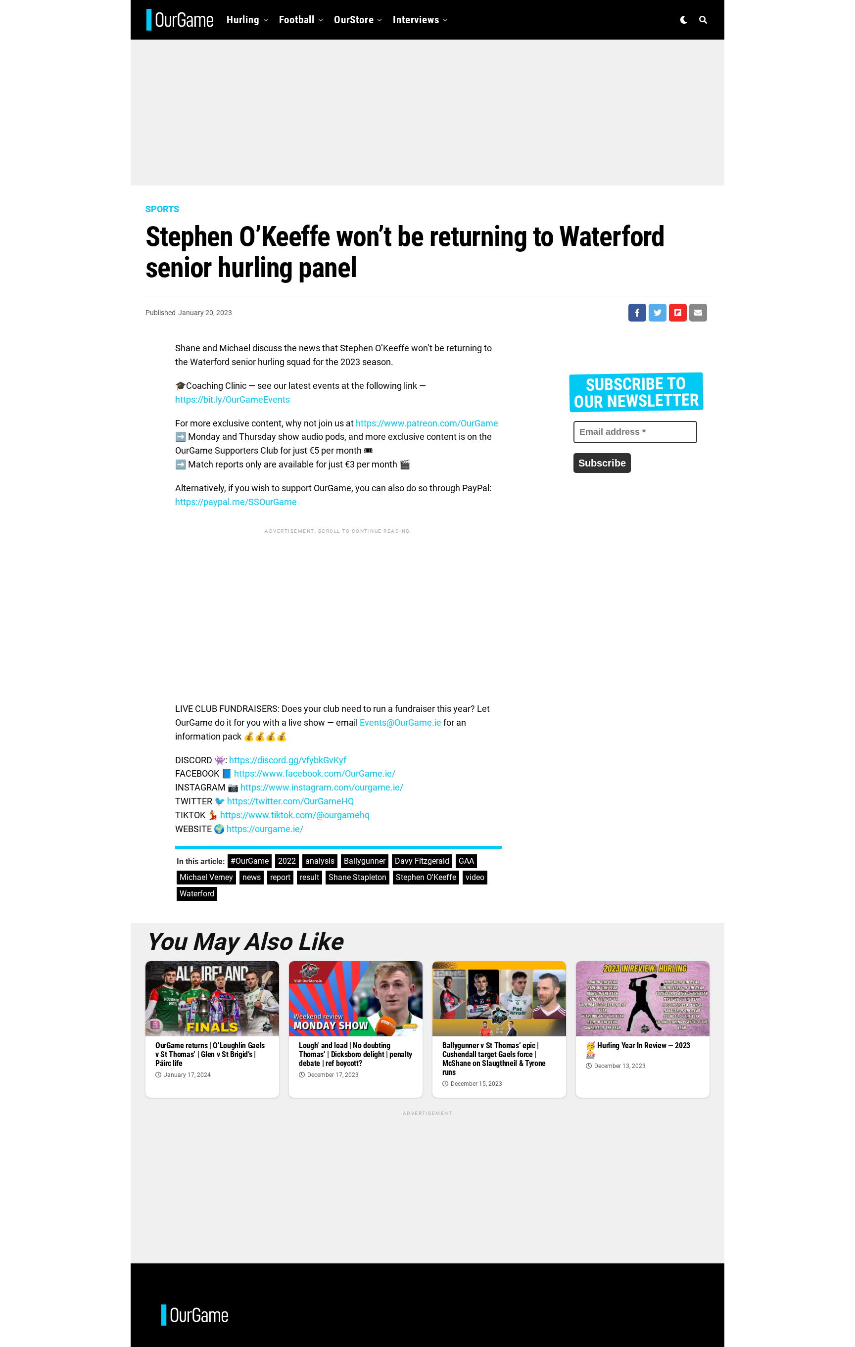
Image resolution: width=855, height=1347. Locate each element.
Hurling (243, 20)
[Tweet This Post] (657, 313)
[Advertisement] (427, 109)
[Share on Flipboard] (678, 313)
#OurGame (250, 861)
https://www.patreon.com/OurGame (427, 423)
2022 (287, 861)
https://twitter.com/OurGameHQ (290, 801)
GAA (466, 861)
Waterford (197, 893)
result (309, 877)
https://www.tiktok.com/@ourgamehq (295, 815)
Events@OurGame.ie (400, 722)
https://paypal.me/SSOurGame (236, 502)
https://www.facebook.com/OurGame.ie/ (314, 773)
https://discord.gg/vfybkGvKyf (287, 760)
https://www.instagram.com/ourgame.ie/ (321, 787)
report (280, 877)
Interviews (416, 20)
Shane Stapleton (357, 877)
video (475, 877)
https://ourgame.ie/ (265, 829)
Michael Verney (206, 877)
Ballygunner (364, 861)
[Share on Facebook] (637, 313)
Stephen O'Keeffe (426, 877)
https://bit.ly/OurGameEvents (232, 399)
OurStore (354, 20)
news (251, 877)
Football (297, 20)
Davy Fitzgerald (422, 861)
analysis (319, 861)
